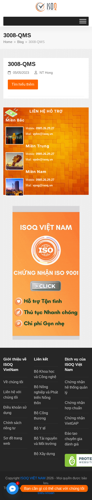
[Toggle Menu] (82, 21)
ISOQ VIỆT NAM (33, 478)
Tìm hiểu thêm (23, 84)
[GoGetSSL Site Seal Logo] (77, 460)
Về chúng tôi (13, 382)
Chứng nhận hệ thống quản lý (76, 387)
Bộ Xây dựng (44, 454)
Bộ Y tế (40, 428)
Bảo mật (80, 488)
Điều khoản (46, 493)
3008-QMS (22, 64)
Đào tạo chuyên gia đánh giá (73, 439)
